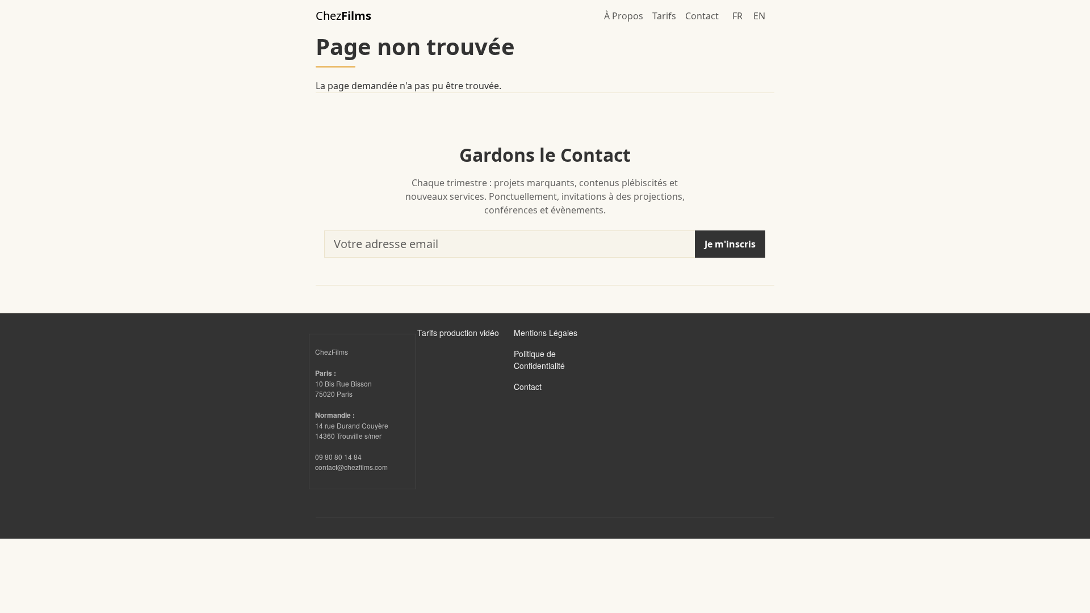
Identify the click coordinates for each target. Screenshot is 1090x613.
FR (737, 16)
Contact (702, 16)
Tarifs (664, 16)
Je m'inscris (730, 244)
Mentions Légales (545, 332)
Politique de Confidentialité (539, 359)
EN (759, 16)
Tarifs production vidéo (458, 332)
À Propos (623, 16)
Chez (343, 15)
